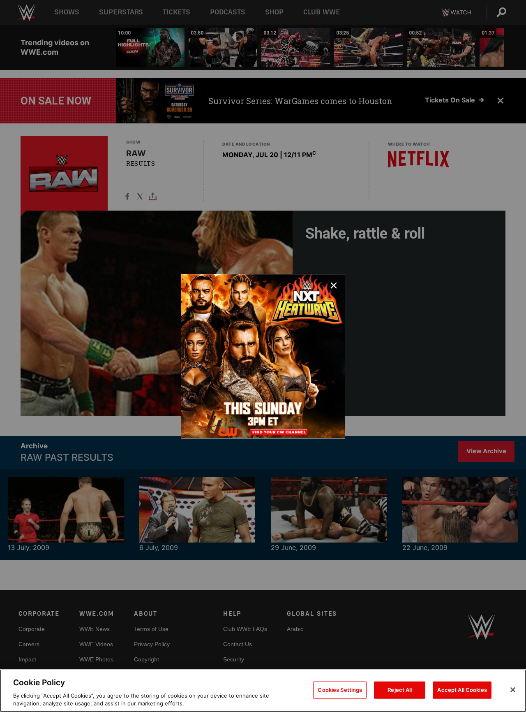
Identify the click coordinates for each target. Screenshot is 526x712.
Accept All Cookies (462, 689)
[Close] (513, 690)
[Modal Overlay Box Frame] (263, 356)
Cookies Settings (340, 689)
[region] (263, 690)
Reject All (400, 689)
